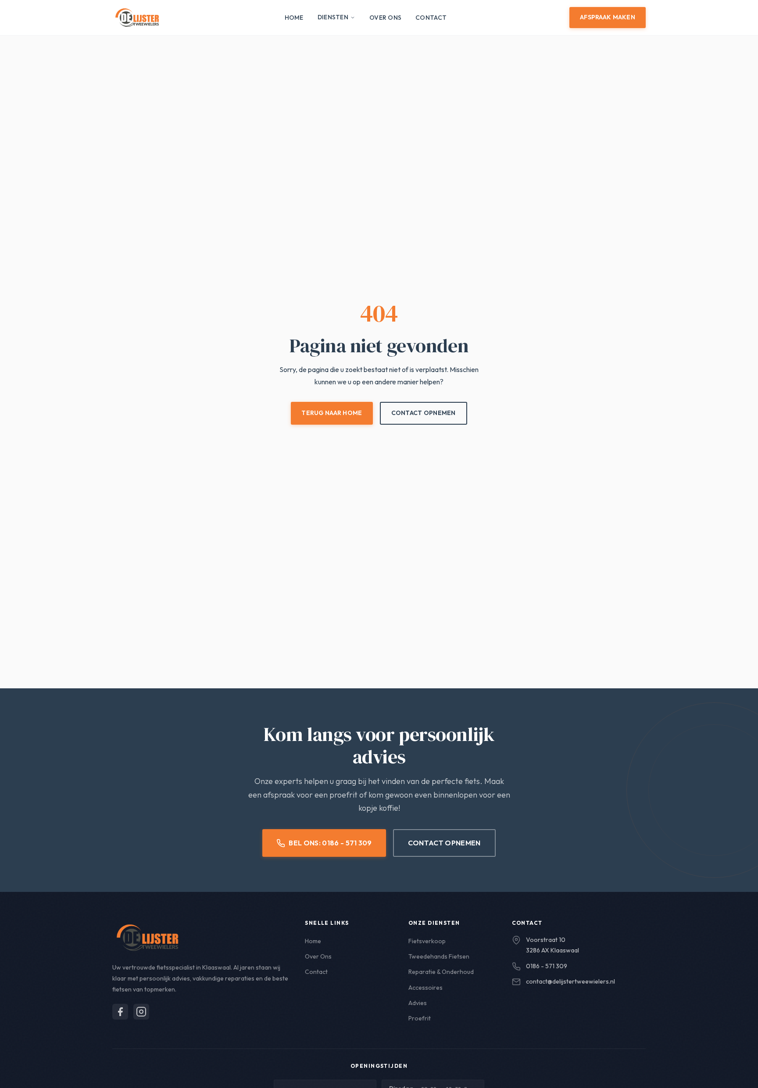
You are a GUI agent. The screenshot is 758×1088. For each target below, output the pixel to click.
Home (294, 17)
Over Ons (385, 17)
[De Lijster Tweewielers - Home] (137, 17)
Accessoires (425, 987)
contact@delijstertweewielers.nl (570, 981)
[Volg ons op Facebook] (120, 1012)
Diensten (333, 17)
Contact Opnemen (423, 413)
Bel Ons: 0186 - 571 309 (330, 842)
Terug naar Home (331, 413)
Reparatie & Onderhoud (441, 972)
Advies (417, 1003)
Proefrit (419, 1018)
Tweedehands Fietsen (438, 956)
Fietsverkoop (427, 941)
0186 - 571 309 (546, 966)
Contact (431, 17)
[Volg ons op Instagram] (141, 1012)
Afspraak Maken (607, 17)
